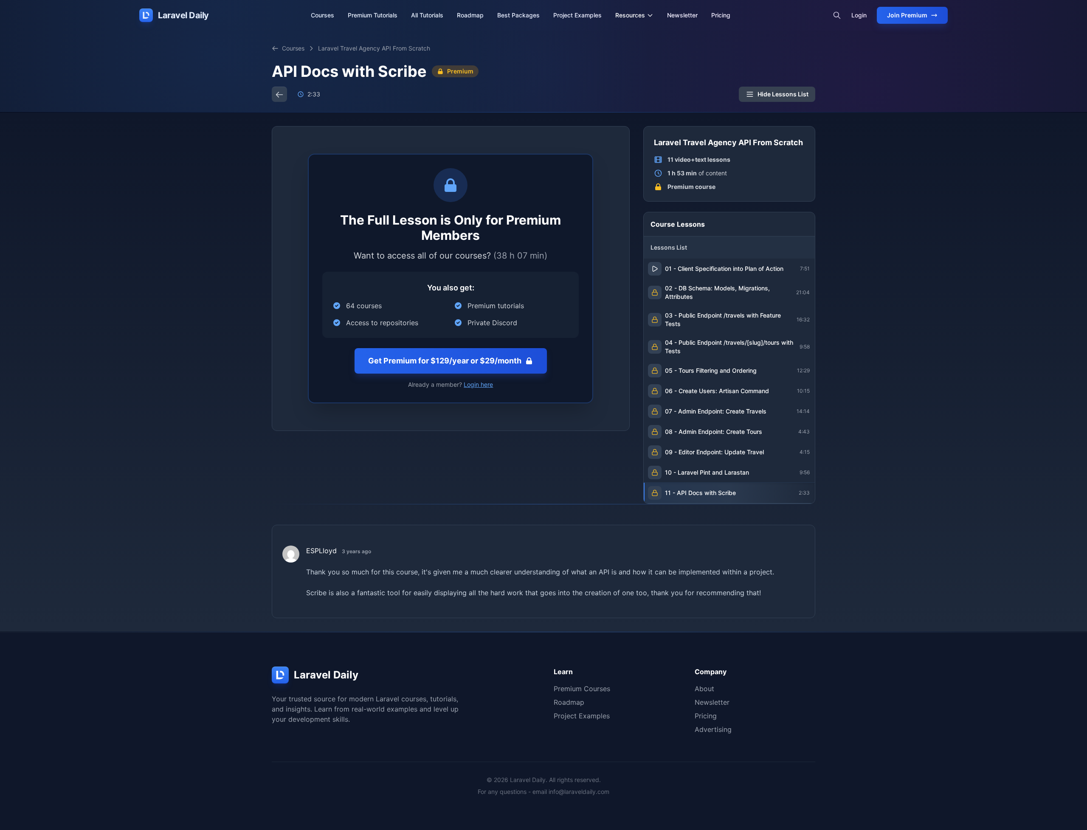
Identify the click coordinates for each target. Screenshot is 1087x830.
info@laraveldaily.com (579, 791)
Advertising (713, 729)
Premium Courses (582, 688)
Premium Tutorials (372, 15)
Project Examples (577, 15)
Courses (322, 15)
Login (859, 15)
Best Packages (518, 15)
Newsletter (682, 15)
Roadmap (470, 15)
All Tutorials (427, 15)
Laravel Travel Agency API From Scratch (374, 48)
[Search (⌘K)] (837, 15)
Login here (478, 384)
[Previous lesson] (279, 94)
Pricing (720, 15)
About (704, 688)
